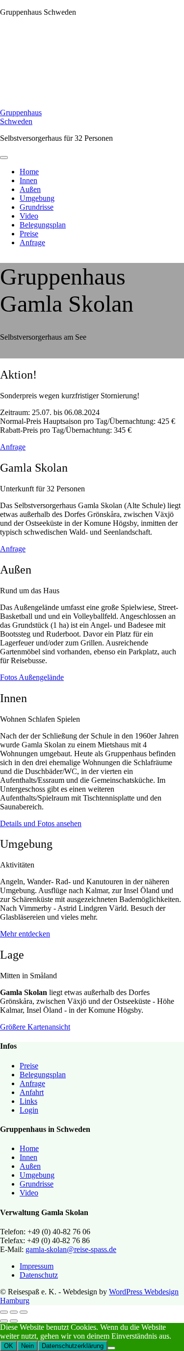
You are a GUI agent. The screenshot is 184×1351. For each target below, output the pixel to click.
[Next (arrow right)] (14, 1320)
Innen (28, 180)
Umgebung (37, 198)
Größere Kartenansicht (35, 1027)
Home (29, 171)
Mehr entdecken (25, 934)
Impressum (36, 1266)
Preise (29, 233)
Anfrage (32, 242)
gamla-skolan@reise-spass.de (71, 1249)
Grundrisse (36, 207)
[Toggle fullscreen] (14, 1312)
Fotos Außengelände (32, 677)
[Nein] (111, 1348)
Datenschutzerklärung (73, 1346)
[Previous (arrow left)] (4, 1320)
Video (29, 216)
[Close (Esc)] (4, 1312)
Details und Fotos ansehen (40, 823)
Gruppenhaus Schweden (21, 117)
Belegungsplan (43, 225)
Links (28, 1101)
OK (8, 1346)
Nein (27, 1346)
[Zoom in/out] (23, 1312)
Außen (30, 189)
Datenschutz (39, 1275)
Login (29, 1110)
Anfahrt (32, 1092)
